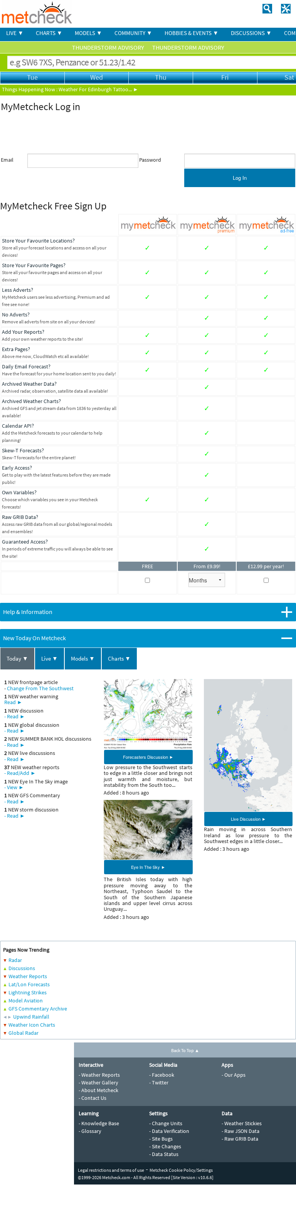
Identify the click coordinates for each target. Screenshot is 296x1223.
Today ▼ (17, 658)
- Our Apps (234, 1074)
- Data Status (163, 1154)
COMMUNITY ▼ (133, 33)
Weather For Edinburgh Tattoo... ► (98, 89)
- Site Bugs (161, 1138)
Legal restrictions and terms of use (111, 1170)
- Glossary (90, 1131)
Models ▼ (83, 658)
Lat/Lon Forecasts (29, 984)
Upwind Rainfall (31, 1016)
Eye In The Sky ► (148, 867)
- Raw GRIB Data (240, 1138)
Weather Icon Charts (31, 1024)
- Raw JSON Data (240, 1131)
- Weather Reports (99, 1074)
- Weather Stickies (242, 1123)
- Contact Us (92, 1097)
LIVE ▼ (15, 33)
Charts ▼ (119, 658)
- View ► (14, 787)
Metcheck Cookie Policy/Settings (181, 1170)
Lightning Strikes (27, 992)
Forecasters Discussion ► (148, 757)
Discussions (21, 968)
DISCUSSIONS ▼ (251, 33)
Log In (240, 177)
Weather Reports (27, 976)
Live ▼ (49, 658)
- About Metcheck (98, 1090)
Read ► (13, 702)
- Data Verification (169, 1131)
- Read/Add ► (20, 773)
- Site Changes (165, 1146)
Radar (15, 960)
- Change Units (165, 1123)
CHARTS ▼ (49, 33)
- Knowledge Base (99, 1123)
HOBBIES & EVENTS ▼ (192, 33)
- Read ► (14, 716)
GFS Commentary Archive (37, 1008)
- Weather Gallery (98, 1082)
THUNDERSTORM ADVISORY (108, 47)
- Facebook (161, 1074)
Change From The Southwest (40, 688)
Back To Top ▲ (185, 1050)
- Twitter (158, 1082)
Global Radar (23, 1032)
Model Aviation (25, 1000)
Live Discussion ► (248, 819)
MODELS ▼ (88, 33)
